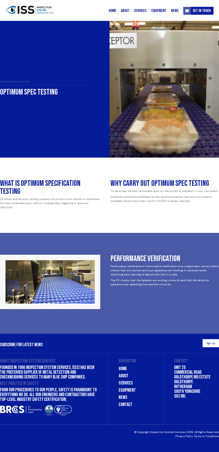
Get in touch (202, 10)
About (125, 10)
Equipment (158, 10)
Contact (125, 404)
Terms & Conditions (206, 436)
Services (140, 10)
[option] (109, 89)
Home (112, 10)
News (175, 10)
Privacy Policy (184, 436)
